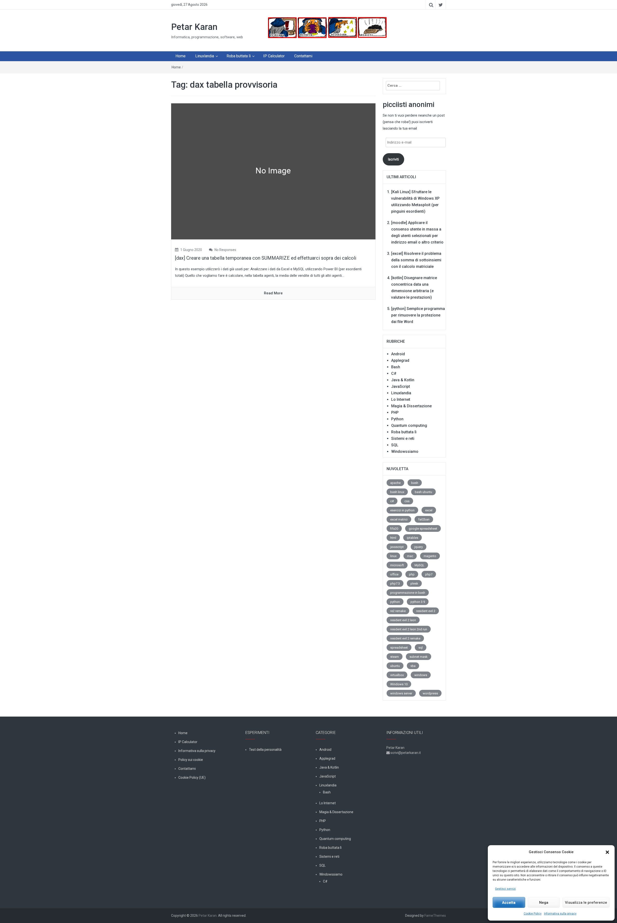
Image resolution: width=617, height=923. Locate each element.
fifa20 (394, 528)
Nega (543, 902)
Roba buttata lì (239, 56)
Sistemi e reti (402, 438)
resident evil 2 (425, 611)
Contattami (303, 56)
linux (393, 556)
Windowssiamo (404, 451)
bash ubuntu (423, 492)
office (394, 574)
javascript (397, 547)
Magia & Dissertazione (411, 406)
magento (430, 556)
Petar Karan (194, 27)
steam (394, 657)
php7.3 (395, 583)
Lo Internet (400, 399)
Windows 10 (399, 684)
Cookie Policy (533, 913)
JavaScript (400, 386)
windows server (401, 693)
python (395, 602)
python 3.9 (417, 602)
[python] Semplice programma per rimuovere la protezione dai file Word (418, 315)
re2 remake (398, 611)
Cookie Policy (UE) (192, 777)
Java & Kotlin (402, 380)
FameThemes (435, 915)
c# (392, 501)
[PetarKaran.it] (327, 27)
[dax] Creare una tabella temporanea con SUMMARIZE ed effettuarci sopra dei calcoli (265, 258)
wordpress (430, 693)
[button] (607, 852)
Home (180, 56)
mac (410, 556)
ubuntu (395, 666)
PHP (395, 412)
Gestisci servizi (505, 888)
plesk (414, 583)
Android (398, 354)
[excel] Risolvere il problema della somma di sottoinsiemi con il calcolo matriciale (416, 260)
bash (414, 483)
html (393, 538)
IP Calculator (274, 56)
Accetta (509, 902)
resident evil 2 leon (403, 620)
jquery (418, 547)
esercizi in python (402, 510)
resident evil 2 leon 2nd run (408, 629)
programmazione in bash (407, 592)
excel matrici (399, 519)
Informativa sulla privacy (560, 913)
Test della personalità (265, 750)
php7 (428, 574)
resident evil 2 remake (405, 638)
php (412, 574)
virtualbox (397, 675)
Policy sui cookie (190, 760)
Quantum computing (409, 425)
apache (395, 483)
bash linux (397, 492)
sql (420, 647)
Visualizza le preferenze (586, 902)
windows (420, 675)
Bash (395, 367)
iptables (412, 538)
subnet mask (418, 657)
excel (428, 510)
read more (273, 293)
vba (413, 666)
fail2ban (423, 519)
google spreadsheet (423, 528)
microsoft (397, 565)
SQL (394, 445)
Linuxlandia (204, 56)
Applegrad (400, 360)
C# (393, 373)
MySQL (419, 565)
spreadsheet (399, 647)
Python (397, 419)
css (406, 501)
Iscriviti (393, 159)
